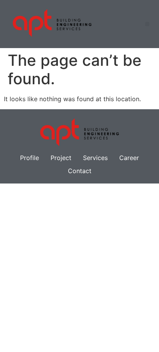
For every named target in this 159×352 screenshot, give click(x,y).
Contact (79, 171)
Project (61, 158)
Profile (29, 158)
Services (95, 158)
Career (129, 158)
